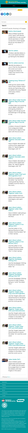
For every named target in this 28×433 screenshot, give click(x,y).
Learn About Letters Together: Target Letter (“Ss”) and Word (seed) (15, 326)
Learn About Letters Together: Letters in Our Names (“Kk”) (16, 224)
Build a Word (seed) (14, 31)
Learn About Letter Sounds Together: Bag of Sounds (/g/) (17, 101)
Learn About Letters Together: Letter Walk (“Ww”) (15, 209)
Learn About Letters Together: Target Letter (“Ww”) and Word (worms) (16, 343)
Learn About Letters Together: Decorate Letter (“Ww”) (16, 157)
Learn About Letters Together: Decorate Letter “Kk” (16, 139)
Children (4, 387)
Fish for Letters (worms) (16, 63)
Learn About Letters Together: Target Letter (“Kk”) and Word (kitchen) (16, 309)
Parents (4, 384)
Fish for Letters (13, 50)
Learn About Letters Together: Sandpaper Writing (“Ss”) (15, 259)
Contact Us (4, 392)
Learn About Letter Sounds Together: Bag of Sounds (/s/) (17, 122)
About (3, 390)
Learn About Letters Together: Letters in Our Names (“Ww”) (16, 241)
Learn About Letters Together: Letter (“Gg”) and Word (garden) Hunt (17, 174)
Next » (9, 377)
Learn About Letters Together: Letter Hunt (15, 192)
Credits (3, 395)
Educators (4, 382)
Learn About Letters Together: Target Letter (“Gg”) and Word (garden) (16, 291)
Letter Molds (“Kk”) (14, 359)
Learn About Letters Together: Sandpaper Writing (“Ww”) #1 (15, 274)
